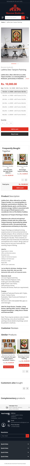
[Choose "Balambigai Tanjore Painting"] (26, 155)
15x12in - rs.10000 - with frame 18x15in (14, 92)
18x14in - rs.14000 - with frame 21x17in (14, 95)
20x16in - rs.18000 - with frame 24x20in (14, 99)
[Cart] (27, 17)
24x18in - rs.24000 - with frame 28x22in (14, 103)
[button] (2, 17)
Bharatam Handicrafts (12, 463)
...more (27, 78)
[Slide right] (28, 45)
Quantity (3, 120)
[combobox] (15, 17)
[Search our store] (23, 17)
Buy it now (14, 134)
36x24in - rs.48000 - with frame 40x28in (14, 111)
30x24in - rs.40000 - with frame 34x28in (14, 107)
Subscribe (27, 436)
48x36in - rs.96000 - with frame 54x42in (14, 114)
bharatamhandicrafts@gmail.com (20, 422)
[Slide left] (2, 45)
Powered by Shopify (21, 463)
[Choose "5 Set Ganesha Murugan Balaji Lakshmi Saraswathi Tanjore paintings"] (12, 155)
